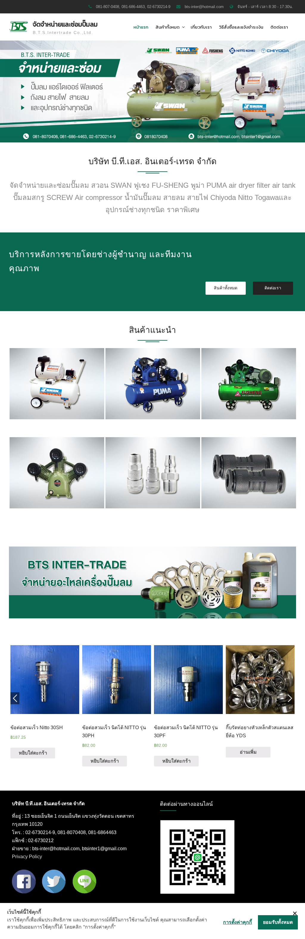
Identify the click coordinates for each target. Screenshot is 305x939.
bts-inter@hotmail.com (204, 6)
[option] (57, 385)
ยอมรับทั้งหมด (278, 922)
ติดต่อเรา (279, 27)
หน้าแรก (140, 27)
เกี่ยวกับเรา (201, 27)
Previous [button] (14, 698)
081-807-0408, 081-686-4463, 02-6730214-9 (133, 6)
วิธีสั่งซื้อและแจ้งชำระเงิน (241, 27)
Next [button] (290, 698)
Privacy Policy (27, 856)
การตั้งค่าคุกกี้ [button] (237, 922)
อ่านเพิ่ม (248, 752)
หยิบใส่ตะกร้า (33, 752)
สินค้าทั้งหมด (167, 27)
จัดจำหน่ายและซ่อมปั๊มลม (65, 24)
